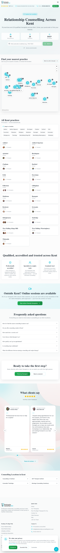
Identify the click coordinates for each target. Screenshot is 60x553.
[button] (33, 96)
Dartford (44, 129)
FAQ (32, 517)
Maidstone (28, 132)
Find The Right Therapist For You (39, 511)
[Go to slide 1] (17, 455)
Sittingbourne (7, 135)
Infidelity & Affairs (5, 531)
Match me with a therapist (49, 60)
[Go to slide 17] (35, 455)
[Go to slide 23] (41, 455)
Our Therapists (35, 508)
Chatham (37, 129)
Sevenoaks (50, 132)
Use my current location (31, 48)
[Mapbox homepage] (5, 110)
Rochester (43, 132)
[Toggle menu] (58, 2)
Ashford (5, 129)
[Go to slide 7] (24, 455)
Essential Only (23, 547)
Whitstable (50, 135)
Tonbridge (14, 135)
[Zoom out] (57, 68)
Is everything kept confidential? (10, 346)
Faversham (6, 132)
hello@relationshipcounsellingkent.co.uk (43, 529)
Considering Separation (7, 533)
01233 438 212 (37, 531)
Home (32, 506)
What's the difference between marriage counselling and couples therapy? (21, 350)
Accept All (13, 547)
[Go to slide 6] (23, 455)
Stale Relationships (6, 528)
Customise (34, 547)
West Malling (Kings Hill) (25, 135)
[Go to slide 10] (27, 455)
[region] (30, 87)
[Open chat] (56, 549)
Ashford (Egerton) (14, 129)
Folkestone (13, 132)
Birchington (29, 129)
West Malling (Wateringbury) (39, 135)
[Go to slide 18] (36, 455)
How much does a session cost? (10, 332)
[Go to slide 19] (37, 455)
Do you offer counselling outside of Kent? (13, 328)
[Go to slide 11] (28, 455)
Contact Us (34, 513)
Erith (49, 129)
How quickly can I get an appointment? (12, 341)
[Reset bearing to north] (57, 71)
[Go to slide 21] (39, 455)
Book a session (38, 374)
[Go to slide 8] (25, 455)
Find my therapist (22, 374)
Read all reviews (29, 461)
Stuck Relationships (6, 526)
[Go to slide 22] (40, 455)
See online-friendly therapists (29, 303)
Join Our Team (35, 519)
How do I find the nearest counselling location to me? (16, 323)
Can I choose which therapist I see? (11, 337)
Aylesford (22, 129)
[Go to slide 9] (26, 455)
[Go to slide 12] (29, 455)
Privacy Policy (12, 543)
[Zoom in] (57, 66)
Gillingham (21, 132)
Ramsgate (35, 132)
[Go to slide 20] (38, 455)
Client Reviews (35, 515)
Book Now (55, 6)
